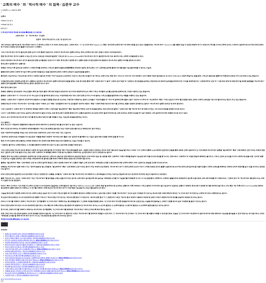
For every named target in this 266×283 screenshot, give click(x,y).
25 (20, 279)
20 (10, 279)
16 (1, 279)
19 (8, 279)
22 (14, 279)
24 (18, 279)
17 (4, 279)
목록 (4, 224)
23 (16, 279)
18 (6, 279)
